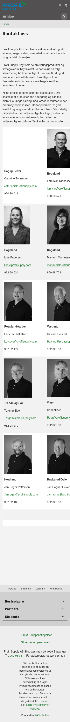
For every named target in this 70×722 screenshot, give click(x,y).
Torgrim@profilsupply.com (20, 418)
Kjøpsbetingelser (41, 635)
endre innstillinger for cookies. (37, 706)
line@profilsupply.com (17, 265)
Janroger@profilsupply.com (21, 494)
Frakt (24, 635)
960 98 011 (17, 655)
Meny (11, 16)
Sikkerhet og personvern (36, 642)
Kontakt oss (56, 588)
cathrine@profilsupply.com (20, 186)
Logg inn (40, 588)
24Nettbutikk (42, 715)
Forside (6, 23)
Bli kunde (26, 588)
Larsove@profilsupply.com (20, 341)
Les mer (44, 701)
